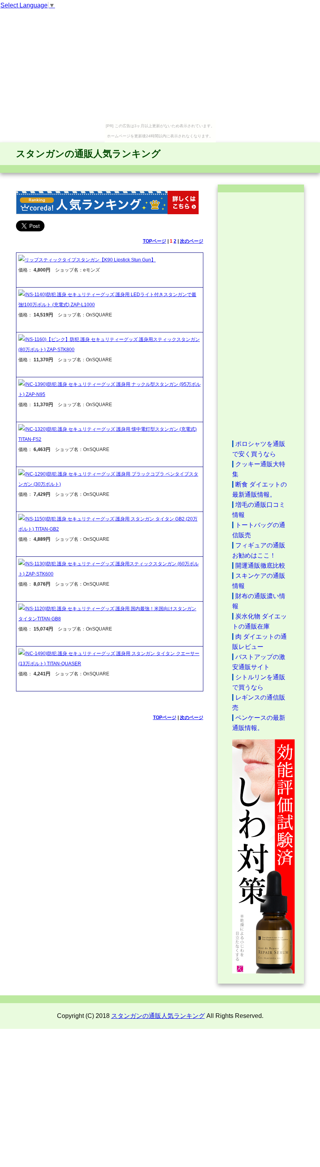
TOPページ (154, 241)
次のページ (191, 241)
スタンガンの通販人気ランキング (88, 153)
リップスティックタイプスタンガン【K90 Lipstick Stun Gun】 (90, 260)
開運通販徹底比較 (260, 565)
